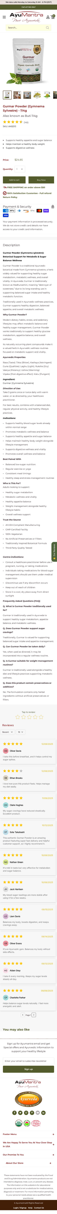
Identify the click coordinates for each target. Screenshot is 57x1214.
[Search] (47, 28)
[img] (13, 122)
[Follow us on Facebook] (14, 1113)
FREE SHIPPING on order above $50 (26, 187)
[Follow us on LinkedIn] (43, 1113)
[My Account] (47, 17)
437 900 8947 (30, 7)
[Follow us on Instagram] (26, 1113)
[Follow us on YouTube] (38, 1113)
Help (30, 1208)
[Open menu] (4, 17)
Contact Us (39, 1208)
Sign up (28, 1069)
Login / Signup (19, 1208)
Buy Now (41, 180)
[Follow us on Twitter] (20, 1113)
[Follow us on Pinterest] (32, 1113)
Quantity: (8, 169)
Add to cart (14, 180)
